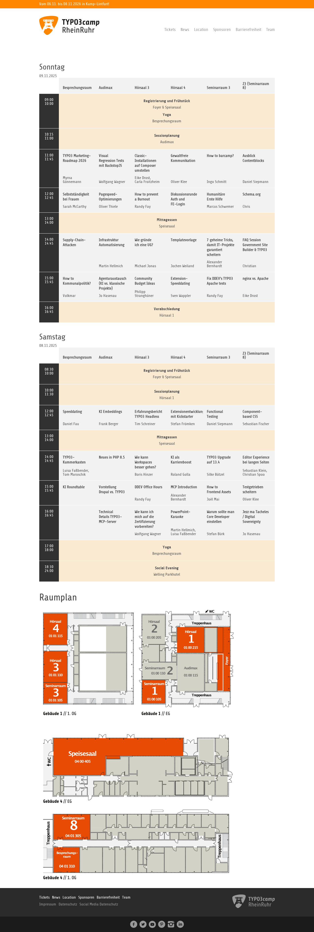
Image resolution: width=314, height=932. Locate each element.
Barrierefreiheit (248, 29)
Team (270, 29)
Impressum (47, 904)
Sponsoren (222, 29)
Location (201, 29)
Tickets (170, 29)
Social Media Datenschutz (98, 904)
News (185, 29)
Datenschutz (68, 904)
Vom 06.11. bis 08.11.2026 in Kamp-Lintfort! (74, 4)
